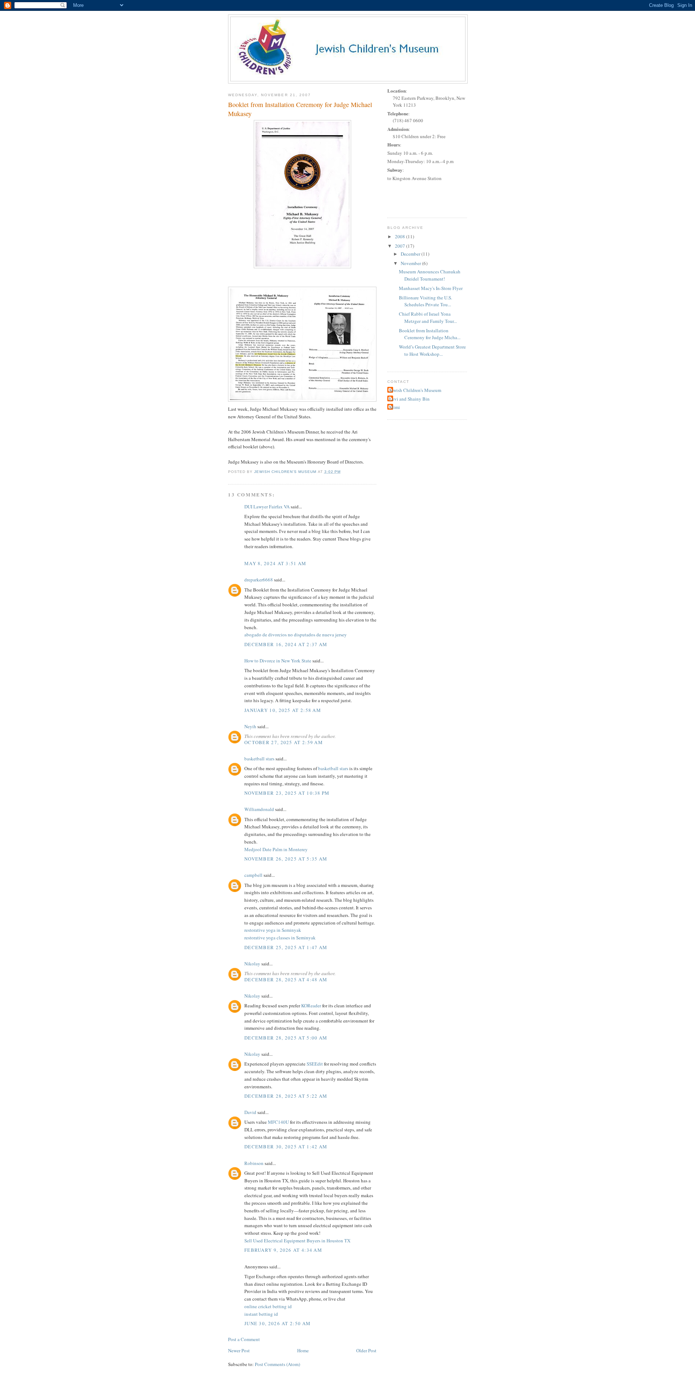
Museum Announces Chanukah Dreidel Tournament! (429, 275)
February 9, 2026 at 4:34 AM (283, 1250)
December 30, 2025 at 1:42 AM (285, 1146)
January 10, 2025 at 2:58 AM (282, 710)
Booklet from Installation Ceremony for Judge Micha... (429, 334)
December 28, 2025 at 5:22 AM (285, 1096)
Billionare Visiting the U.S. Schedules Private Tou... (425, 301)
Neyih (250, 726)
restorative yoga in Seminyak (272, 930)
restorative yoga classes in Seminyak (280, 937)
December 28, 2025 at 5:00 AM (285, 1037)
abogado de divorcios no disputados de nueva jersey (295, 634)
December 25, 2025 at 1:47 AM (285, 947)
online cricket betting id (268, 1306)
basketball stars (259, 758)
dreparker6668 (258, 579)
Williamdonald (259, 809)
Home (303, 1350)
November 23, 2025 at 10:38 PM (287, 793)
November (411, 263)
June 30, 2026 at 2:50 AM (277, 1323)
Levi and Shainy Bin (409, 399)
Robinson (254, 1163)
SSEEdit (315, 1063)
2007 (400, 246)
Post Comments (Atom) (277, 1364)
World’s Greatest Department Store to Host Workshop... (432, 350)
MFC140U (278, 1122)
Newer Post (239, 1350)
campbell (253, 875)
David (250, 1112)
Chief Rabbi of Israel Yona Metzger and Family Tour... (428, 317)
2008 (400, 236)
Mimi (394, 407)
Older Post (366, 1350)
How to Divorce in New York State (277, 660)
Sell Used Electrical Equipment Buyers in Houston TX (297, 1240)
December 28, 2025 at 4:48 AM (285, 979)
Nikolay (252, 963)
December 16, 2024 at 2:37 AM (285, 644)
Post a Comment (244, 1339)
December (411, 254)
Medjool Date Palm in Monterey (276, 849)
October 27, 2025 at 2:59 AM (283, 742)
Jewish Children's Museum (415, 390)
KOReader (311, 1005)
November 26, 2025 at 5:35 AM (285, 858)
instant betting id (261, 1314)
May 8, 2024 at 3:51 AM (275, 563)
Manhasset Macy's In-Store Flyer (431, 288)
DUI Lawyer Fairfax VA (267, 506)
